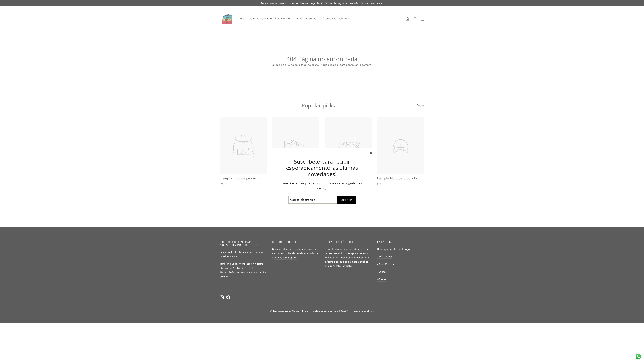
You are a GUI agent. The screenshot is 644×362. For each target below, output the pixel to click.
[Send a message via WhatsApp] (638, 356)
